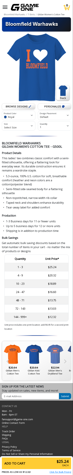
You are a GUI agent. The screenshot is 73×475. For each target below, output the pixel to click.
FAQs (5, 438)
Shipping (6, 435)
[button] (5, 7)
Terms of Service (11, 450)
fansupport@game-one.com (17, 419)
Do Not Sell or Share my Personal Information (27, 453)
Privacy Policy (9, 446)
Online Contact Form (13, 422)
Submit (65, 396)
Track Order (8, 431)
